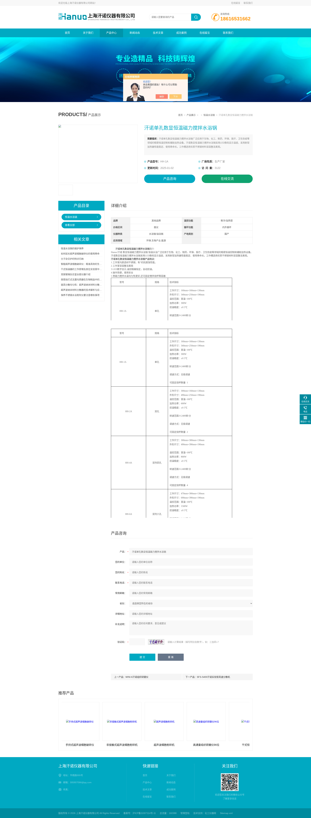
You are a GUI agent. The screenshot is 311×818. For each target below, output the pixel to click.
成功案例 (181, 32)
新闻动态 (135, 32)
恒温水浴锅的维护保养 (72, 248)
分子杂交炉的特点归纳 (72, 258)
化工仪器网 (210, 813)
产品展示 (191, 115)
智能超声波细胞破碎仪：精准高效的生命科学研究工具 (88, 264)
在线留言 (235, 3)
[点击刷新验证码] (156, 642)
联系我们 (248, 3)
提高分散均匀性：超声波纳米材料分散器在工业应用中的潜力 (91, 284)
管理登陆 (185, 813)
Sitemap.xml (226, 813)
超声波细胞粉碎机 (143, 745)
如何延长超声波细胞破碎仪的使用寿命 (80, 253)
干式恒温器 (227, 745)
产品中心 (111, 32)
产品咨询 (169, 179)
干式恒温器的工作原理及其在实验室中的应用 (83, 269)
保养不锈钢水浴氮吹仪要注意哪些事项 (80, 295)
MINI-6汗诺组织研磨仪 (137, 677)
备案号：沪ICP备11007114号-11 (139, 813)
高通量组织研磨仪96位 (186, 745)
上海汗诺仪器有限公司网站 (81, 3)
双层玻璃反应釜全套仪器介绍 (75, 274)
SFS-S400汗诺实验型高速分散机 (213, 677)
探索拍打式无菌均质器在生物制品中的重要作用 (85, 279)
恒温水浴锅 (209, 115)
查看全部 (70, 225)
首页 (67, 32)
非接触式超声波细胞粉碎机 (101, 745)
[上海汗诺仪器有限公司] (97, 9)
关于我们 (88, 32)
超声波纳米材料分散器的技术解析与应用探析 (83, 290)
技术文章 (158, 32)
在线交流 (227, 179)
